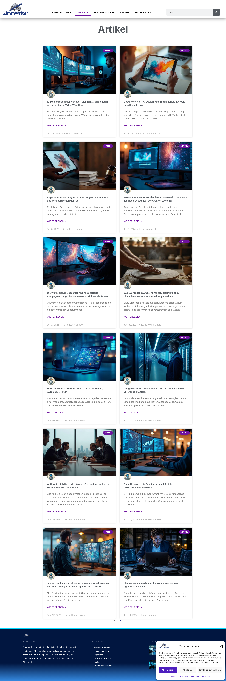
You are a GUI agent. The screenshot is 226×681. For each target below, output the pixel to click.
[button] (220, 646)
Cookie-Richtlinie (177, 676)
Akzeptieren (167, 670)
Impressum (206, 676)
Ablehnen (187, 670)
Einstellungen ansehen (210, 670)
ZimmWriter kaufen (104, 12)
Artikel (81, 12)
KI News (124, 12)
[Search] (216, 12)
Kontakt (97, 662)
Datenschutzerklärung (193, 676)
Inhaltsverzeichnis (101, 651)
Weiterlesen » (56, 125)
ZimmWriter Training (60, 12)
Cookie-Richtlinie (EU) (103, 666)
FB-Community (143, 12)
